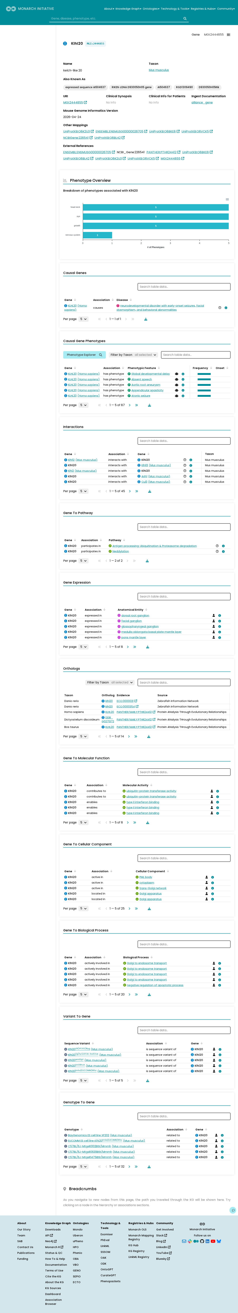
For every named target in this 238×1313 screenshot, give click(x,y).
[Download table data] (145, 319)
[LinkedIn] (207, 1241)
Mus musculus (159, 70)
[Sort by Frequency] (210, 368)
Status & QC (53, 1253)
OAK (103, 1258)
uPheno (78, 1241)
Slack (160, 1235)
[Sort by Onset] (226, 368)
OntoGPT (107, 1269)
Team (21, 1235)
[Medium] (196, 1241)
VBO (76, 1265)
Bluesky (161, 1259)
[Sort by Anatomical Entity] (145, 609)
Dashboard (53, 1294)
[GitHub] (202, 1241)
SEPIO (77, 1276)
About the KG (54, 1282)
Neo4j (49, 1241)
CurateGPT (108, 1275)
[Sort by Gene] (74, 299)
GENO (77, 1270)
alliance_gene (202, 102)
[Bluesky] (219, 1241)
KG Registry (136, 1251)
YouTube (162, 1253)
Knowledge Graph (128, 8)
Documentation (56, 1265)
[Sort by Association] (112, 299)
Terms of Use (54, 1270)
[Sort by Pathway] (123, 540)
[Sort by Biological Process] (151, 957)
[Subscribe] (184, 1241)
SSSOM (105, 1252)
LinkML (105, 1246)
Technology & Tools (175, 8)
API (47, 1235)
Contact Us (25, 1247)
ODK (103, 1264)
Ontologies (151, 8)
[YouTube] (213, 1241)
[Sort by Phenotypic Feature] (158, 368)
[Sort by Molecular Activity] (150, 785)
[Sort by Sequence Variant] (92, 1043)
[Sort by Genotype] (81, 1129)
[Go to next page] (129, 405)
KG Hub (133, 1245)
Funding (22, 1259)
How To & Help (55, 1259)
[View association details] (225, 308)
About (109, 8)
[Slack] (190, 1241)
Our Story (23, 1229)
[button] (203, 374)
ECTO (77, 1282)
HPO (76, 1247)
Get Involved (165, 1229)
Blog (159, 1241)
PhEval (105, 1240)
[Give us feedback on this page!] (232, 1210)
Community (226, 8)
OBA (76, 1259)
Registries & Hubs (203, 8)
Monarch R (53, 1247)
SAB (19, 1241)
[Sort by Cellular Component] (167, 871)
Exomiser (107, 1234)
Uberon (78, 1235)
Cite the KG (53, 1276)
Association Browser (53, 1302)
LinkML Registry (138, 1257)
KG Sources (53, 1288)
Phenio (77, 1253)
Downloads (53, 1229)
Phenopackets (110, 1281)
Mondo (78, 1229)
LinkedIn (162, 1247)
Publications (26, 1253)
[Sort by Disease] (130, 299)
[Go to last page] (136, 405)
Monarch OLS (137, 1229)
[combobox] (119, 18)
